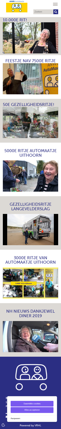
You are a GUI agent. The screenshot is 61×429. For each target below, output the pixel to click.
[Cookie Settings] (3, 424)
